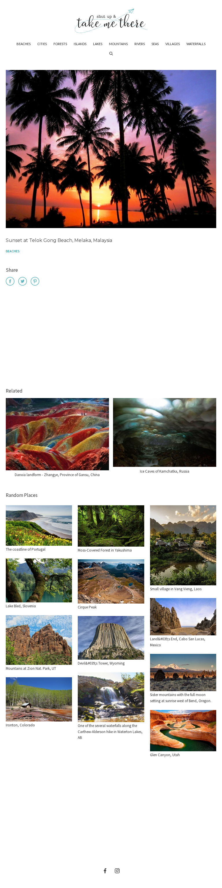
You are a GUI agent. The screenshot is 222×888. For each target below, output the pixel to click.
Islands (80, 44)
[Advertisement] (111, 337)
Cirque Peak (87, 607)
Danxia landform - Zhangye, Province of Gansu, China (57, 474)
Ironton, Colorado (20, 725)
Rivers (139, 44)
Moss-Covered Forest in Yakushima (105, 550)
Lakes (97, 44)
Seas (155, 44)
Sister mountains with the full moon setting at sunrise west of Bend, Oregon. (180, 697)
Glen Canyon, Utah (165, 754)
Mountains (118, 44)
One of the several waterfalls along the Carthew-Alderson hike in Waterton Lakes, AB (110, 731)
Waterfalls (196, 44)
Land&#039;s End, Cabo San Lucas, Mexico (177, 642)
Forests (60, 44)
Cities (42, 44)
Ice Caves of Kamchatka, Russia (164, 471)
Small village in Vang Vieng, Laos (175, 589)
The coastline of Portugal (25, 549)
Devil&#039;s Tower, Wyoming (101, 663)
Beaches (23, 44)
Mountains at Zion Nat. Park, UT (31, 668)
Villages (172, 44)
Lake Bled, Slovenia (21, 606)
